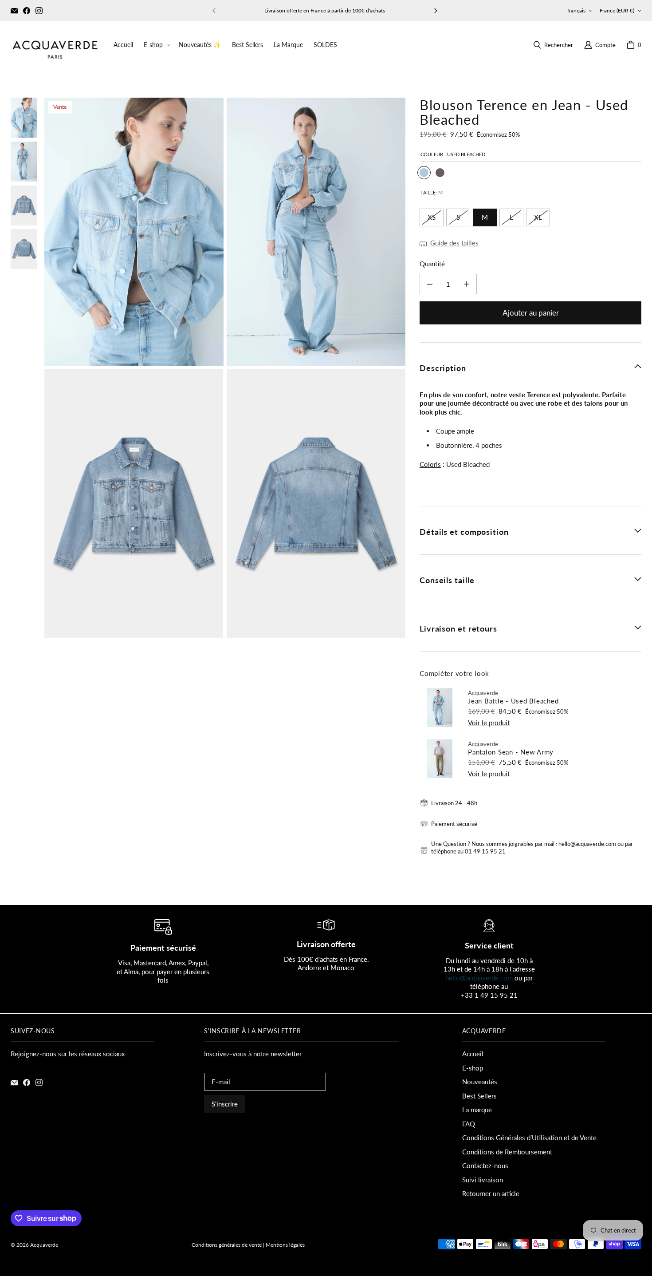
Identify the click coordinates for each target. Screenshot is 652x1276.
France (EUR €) (617, 10)
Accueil (472, 1054)
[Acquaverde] (55, 45)
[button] (155, 45)
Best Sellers (479, 1096)
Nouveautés (479, 1082)
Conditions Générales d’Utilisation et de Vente (529, 1138)
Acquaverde (44, 1244)
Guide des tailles (454, 243)
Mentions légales (285, 1244)
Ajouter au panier (531, 312)
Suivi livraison (482, 1180)
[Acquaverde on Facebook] (26, 10)
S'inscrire (225, 1104)
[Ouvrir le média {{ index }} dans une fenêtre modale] (134, 231)
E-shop (472, 1068)
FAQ (468, 1124)
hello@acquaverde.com (480, 978)
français (576, 10)
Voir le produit (489, 723)
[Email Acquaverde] (14, 10)
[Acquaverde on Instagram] (39, 10)
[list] (224, 368)
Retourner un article (490, 1193)
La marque (477, 1110)
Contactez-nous (485, 1165)
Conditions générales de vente (227, 1244)
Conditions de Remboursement (507, 1152)
